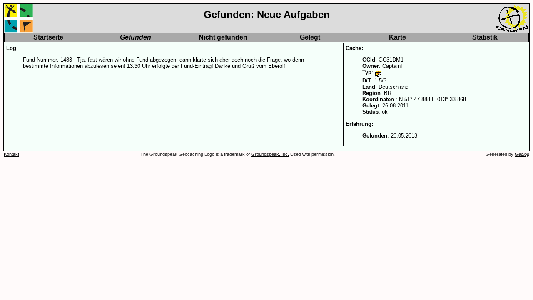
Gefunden (135, 37)
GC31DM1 (391, 60)
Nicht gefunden (223, 37)
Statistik (485, 37)
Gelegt (310, 37)
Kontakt (11, 154)
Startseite (48, 37)
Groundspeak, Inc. (270, 154)
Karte (397, 37)
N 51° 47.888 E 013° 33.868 (432, 99)
